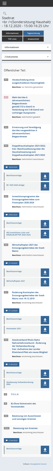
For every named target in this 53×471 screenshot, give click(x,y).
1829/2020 (12, 167)
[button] (45, 176)
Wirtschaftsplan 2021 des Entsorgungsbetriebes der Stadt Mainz (28, 247)
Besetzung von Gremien (25, 428)
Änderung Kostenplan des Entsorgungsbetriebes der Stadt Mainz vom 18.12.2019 (28, 295)
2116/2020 (12, 263)
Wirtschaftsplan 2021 (15, 281)
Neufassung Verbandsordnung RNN (19, 383)
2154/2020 (12, 440)
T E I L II (14, 394)
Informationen (12, 33)
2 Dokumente (11, 56)
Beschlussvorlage (14, 175)
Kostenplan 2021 (13, 329)
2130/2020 (12, 364)
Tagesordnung (33, 33)
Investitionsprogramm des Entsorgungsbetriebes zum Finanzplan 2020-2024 (25, 199)
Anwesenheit (33, 39)
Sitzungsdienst (38, 464)
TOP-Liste (12, 39)
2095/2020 (12, 214)
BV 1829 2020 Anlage (15, 185)
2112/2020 (12, 310)
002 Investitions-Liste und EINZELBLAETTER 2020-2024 (18, 234)
